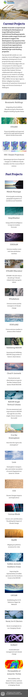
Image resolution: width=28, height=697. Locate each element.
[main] (14, 55)
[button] (2, 2)
